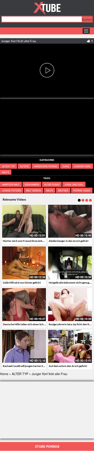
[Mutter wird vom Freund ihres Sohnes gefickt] (24, 221)
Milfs (5, 172)
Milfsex (63, 190)
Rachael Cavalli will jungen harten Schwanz (27, 366)
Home (4, 374)
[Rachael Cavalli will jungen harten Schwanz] (24, 346)
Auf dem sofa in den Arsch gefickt (68, 366)
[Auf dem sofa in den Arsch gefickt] (70, 346)
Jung (65, 166)
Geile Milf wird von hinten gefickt (22, 282)
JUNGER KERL (82, 166)
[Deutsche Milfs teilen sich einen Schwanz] (24, 304)
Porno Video (81, 190)
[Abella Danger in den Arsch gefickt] (70, 221)
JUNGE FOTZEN (11, 190)
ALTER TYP (8, 166)
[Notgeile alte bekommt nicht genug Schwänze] (70, 262)
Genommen (32, 184)
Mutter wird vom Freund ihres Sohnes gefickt (29, 241)
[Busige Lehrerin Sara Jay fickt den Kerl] (70, 304)
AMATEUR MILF (11, 184)
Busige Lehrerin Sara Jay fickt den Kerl (70, 324)
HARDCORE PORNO (45, 166)
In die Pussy (51, 184)
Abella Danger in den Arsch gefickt (69, 241)
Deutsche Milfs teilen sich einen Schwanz (26, 324)
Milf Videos (33, 190)
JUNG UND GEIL (73, 184)
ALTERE (24, 166)
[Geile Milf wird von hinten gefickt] (24, 262)
